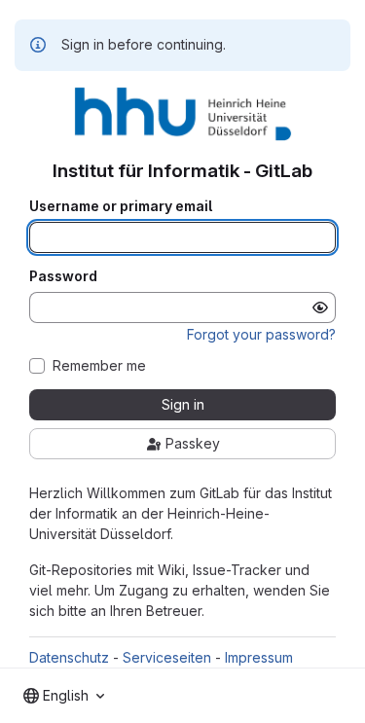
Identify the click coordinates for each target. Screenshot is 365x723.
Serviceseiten (167, 657)
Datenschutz (69, 657)
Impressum (259, 657)
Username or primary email (120, 206)
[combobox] (64, 695)
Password (63, 276)
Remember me (99, 366)
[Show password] (320, 307)
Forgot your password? (261, 334)
